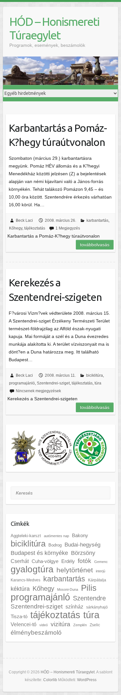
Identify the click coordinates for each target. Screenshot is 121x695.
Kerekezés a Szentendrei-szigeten (55, 290)
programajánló (22, 383)
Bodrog (55, 545)
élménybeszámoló (36, 632)
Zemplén (80, 625)
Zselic (95, 625)
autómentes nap (56, 536)
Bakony (80, 535)
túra (98, 383)
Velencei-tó (23, 624)
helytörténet (74, 570)
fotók (84, 560)
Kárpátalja (97, 580)
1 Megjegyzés (67, 228)
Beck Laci (24, 220)
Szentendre (89, 598)
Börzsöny (83, 553)
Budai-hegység (82, 545)
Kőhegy (15, 228)
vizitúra (60, 624)
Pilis (88, 588)
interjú (100, 571)
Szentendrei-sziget (53, 383)
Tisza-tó (19, 616)
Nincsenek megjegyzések (38, 391)
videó (43, 625)
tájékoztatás (34, 228)
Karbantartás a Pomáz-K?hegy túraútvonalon (58, 135)
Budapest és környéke (39, 553)
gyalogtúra (32, 569)
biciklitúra (94, 375)
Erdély (68, 561)
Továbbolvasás (94, 244)
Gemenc (101, 562)
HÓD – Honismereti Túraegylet (54, 28)
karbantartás (97, 220)
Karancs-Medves (25, 580)
